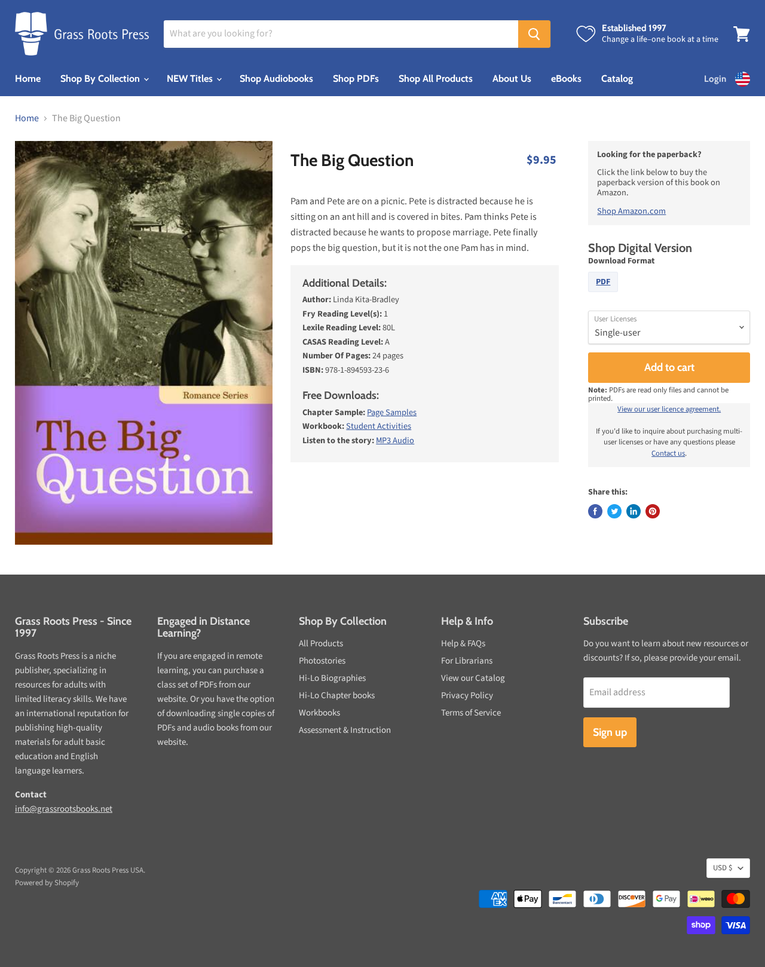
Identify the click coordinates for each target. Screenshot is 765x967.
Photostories (322, 661)
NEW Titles (191, 78)
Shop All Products (436, 78)
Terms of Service (471, 713)
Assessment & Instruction (345, 730)
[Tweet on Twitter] (614, 511)
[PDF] (604, 295)
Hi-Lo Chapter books (337, 695)
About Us (511, 78)
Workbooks (319, 713)
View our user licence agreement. (669, 409)
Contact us (668, 453)
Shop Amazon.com (631, 211)
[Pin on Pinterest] (652, 511)
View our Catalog (473, 678)
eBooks (566, 78)
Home (28, 78)
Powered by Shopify (47, 882)
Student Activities (378, 426)
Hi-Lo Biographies (332, 678)
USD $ (722, 867)
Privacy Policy (467, 695)
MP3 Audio (395, 440)
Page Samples (392, 412)
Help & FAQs (463, 643)
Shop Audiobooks (276, 78)
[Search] (534, 34)
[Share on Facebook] (595, 511)
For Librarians (466, 661)
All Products (321, 643)
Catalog (617, 78)
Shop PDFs (356, 78)
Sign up (610, 732)
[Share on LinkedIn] (633, 511)
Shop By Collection (101, 78)
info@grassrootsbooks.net (63, 809)
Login (715, 78)
